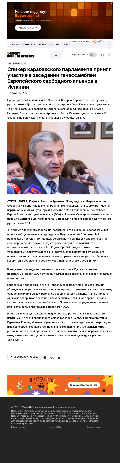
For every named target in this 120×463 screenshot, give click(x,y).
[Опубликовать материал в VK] (52, 357)
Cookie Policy (93, 427)
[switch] (93, 54)
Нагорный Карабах (17, 63)
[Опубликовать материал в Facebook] (44, 357)
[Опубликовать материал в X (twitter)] (59, 357)
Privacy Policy (18, 427)
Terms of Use (55, 427)
